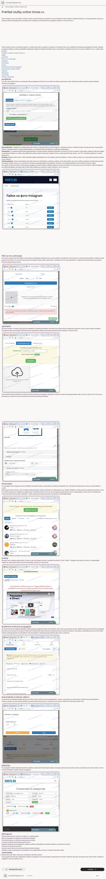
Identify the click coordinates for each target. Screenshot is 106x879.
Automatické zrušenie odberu (11, 69)
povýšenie (5, 57)
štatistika (4, 71)
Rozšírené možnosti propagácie (12, 67)
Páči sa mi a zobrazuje (8, 59)
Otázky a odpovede (8, 77)
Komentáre (5, 63)
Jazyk (97, 875)
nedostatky (5, 75)
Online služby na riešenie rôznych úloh (16, 7)
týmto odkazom (63, 167)
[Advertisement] (52, 33)
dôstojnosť (5, 73)
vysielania (5, 61)
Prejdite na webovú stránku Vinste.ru (13, 53)
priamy (4, 65)
